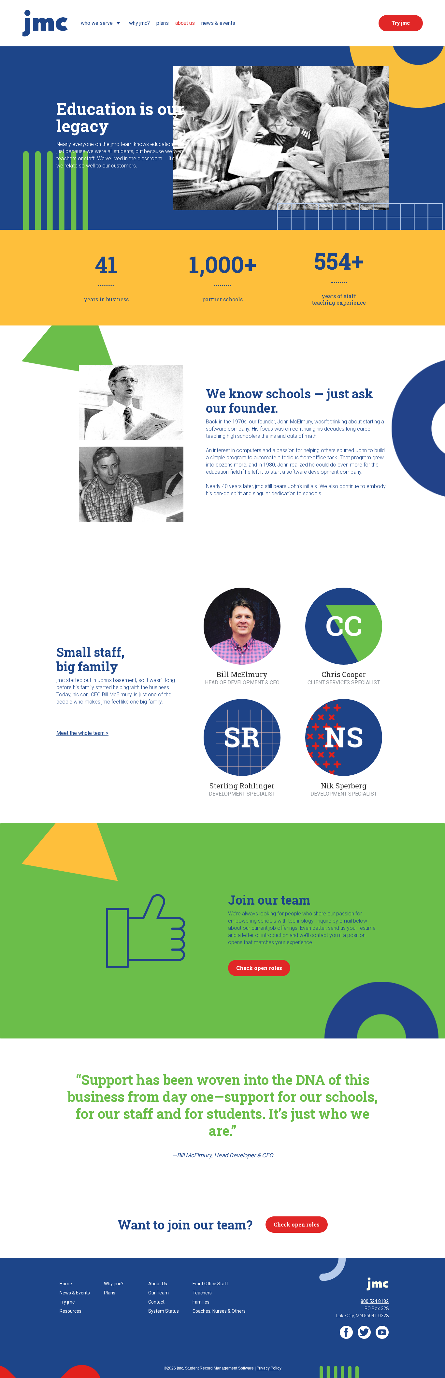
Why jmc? (113, 1283)
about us (185, 23)
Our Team (158, 1292)
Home (66, 1283)
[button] (102, 23)
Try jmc (67, 1302)
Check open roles (259, 967)
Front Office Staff (210, 1283)
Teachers (202, 1292)
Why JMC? (139, 23)
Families (201, 1302)
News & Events (75, 1292)
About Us (157, 1283)
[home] (45, 23)
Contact (156, 1302)
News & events (218, 23)
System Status (163, 1311)
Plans (162, 23)
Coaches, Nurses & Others (219, 1311)
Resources (70, 1311)
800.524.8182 (375, 1301)
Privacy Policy (269, 1368)
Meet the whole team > (82, 733)
